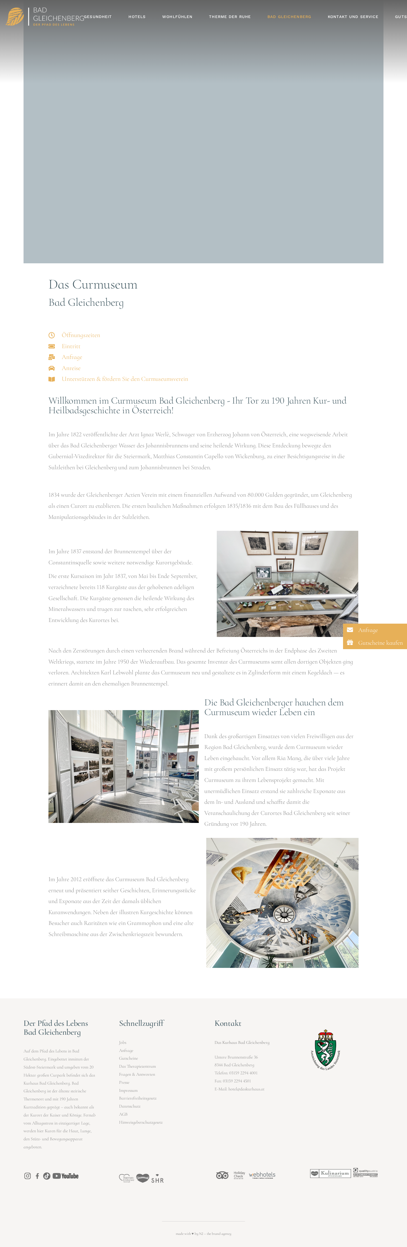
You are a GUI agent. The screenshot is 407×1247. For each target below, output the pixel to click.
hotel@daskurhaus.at (246, 1089)
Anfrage (126, 1050)
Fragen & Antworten (137, 1074)
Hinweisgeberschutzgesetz (141, 1122)
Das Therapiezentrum (137, 1066)
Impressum (128, 1090)
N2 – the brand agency (215, 1233)
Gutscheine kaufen (380, 642)
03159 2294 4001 (243, 1073)
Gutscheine (128, 1058)
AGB (123, 1114)
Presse (124, 1082)
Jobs (122, 1042)
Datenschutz (129, 1106)
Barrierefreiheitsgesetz (137, 1098)
